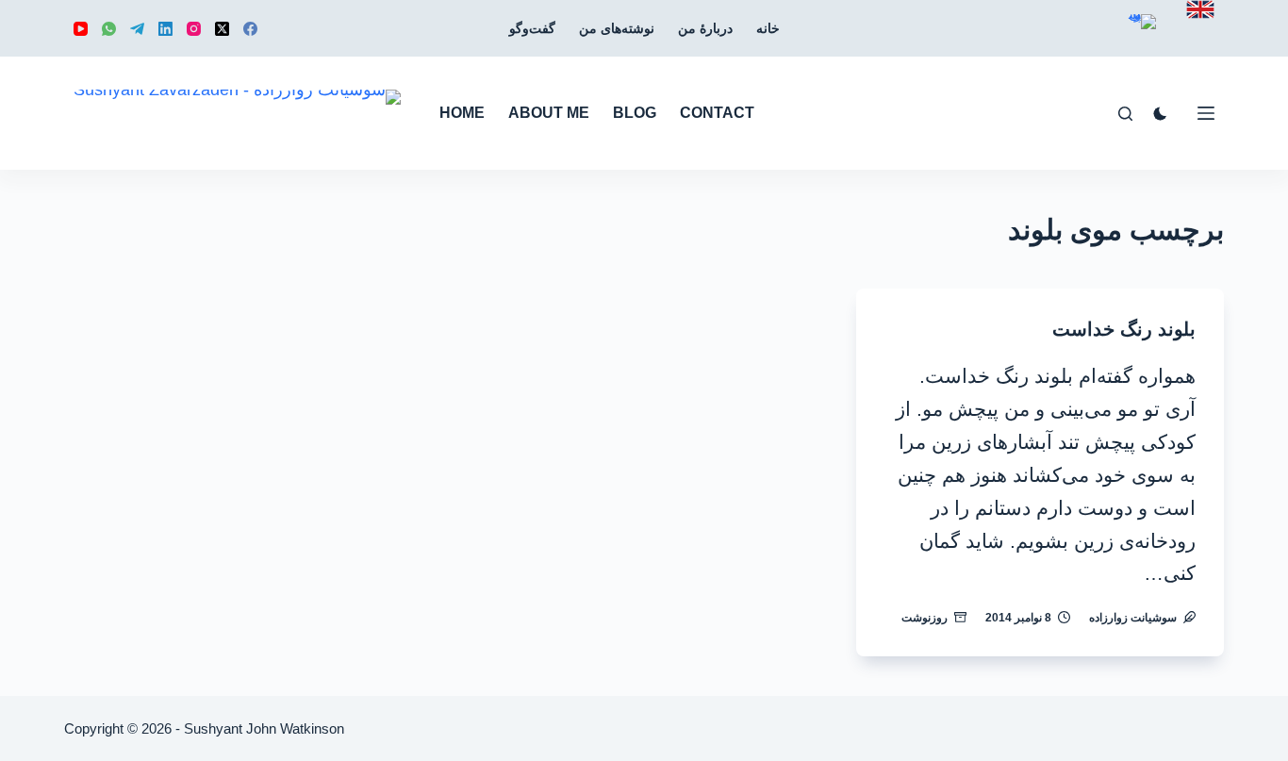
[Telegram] (137, 29)
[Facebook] (250, 29)
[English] (1200, 9)
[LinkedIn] (165, 29)
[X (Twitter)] (222, 29)
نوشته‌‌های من (616, 28)
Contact (717, 113)
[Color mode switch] (1160, 114)
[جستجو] (1125, 114)
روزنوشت (924, 617)
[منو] (1205, 113)
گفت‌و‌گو (532, 28)
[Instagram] (194, 29)
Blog (634, 113)
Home (462, 113)
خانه (768, 28)
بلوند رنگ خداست (1124, 329)
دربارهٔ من (705, 28)
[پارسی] (1142, 35)
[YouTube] (81, 29)
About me (548, 113)
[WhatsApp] (109, 29)
